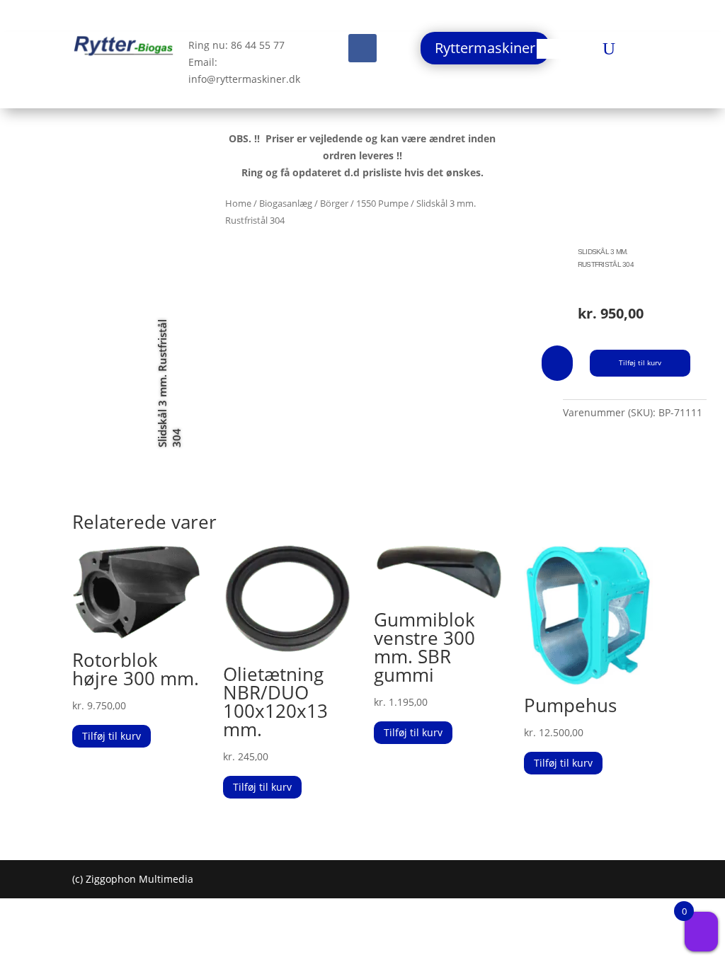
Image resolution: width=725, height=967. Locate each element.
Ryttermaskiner (485, 47)
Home (238, 203)
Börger (334, 203)
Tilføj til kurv (640, 362)
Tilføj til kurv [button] (111, 736)
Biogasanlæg (285, 203)
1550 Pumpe (382, 203)
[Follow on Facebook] (362, 48)
